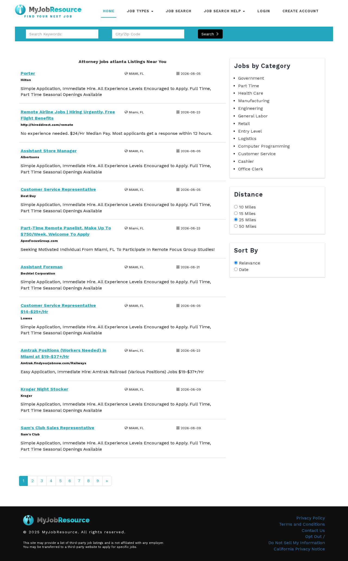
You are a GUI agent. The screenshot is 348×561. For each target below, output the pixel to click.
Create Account (300, 11)
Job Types (139, 11)
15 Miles (247, 213)
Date (243, 269)
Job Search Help (223, 11)
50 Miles (247, 226)
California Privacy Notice (299, 548)
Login (263, 11)
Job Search (178, 11)
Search (208, 34)
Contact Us (313, 530)
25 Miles (247, 219)
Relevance (249, 263)
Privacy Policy (310, 518)
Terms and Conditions (302, 524)
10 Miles (247, 207)
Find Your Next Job (48, 16)
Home (108, 11)
